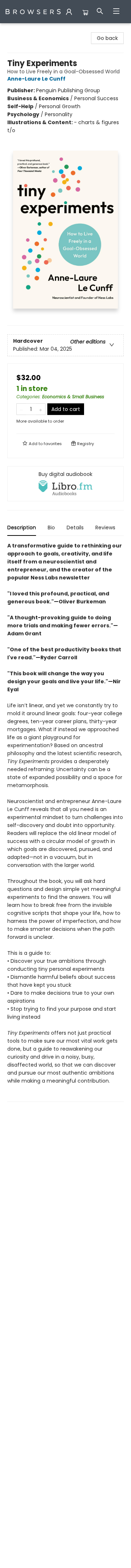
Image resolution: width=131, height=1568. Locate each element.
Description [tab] (21, 527)
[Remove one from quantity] (21, 409)
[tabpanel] (65, 822)
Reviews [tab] (105, 527)
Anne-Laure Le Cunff (36, 78)
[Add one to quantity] (40, 409)
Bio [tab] (51, 527)
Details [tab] (75, 527)
